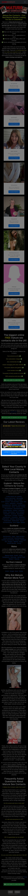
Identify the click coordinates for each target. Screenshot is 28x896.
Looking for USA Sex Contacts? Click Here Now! (14, 452)
